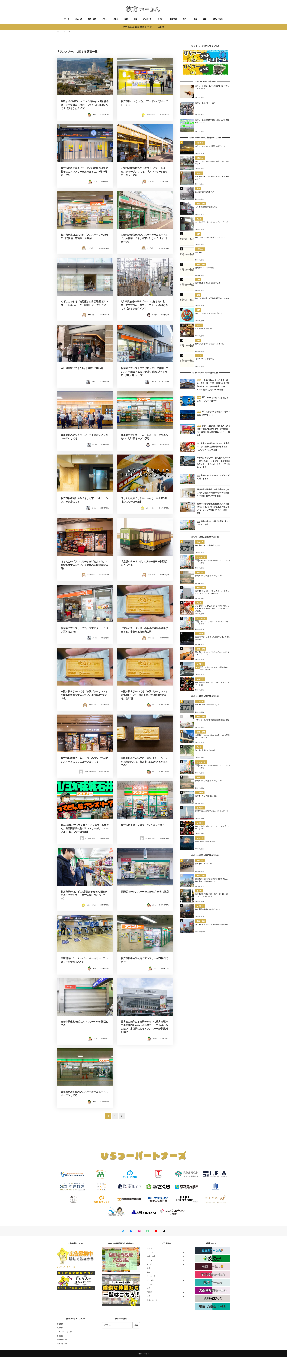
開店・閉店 (92, 19)
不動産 (194, 19)
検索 (136, 1325)
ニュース (78, 19)
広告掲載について (63, 1339)
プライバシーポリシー (65, 1331)
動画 (135, 19)
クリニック (147, 19)
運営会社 (60, 1335)
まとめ (115, 19)
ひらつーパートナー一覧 (66, 1266)
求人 (184, 19)
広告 (205, 19)
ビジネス (173, 19)
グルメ (104, 19)
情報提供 (60, 1323)
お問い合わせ (218, 19)
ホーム (66, 19)
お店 (126, 19)
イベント (160, 19)
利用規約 (60, 1327)
